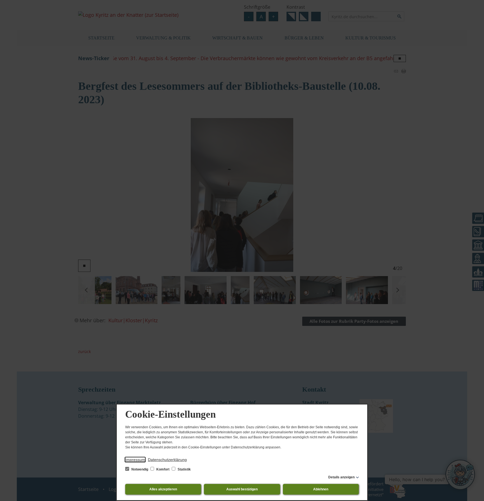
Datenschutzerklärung (167, 459)
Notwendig (140, 469)
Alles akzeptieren (163, 489)
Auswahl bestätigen (242, 489)
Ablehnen (320, 489)
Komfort (162, 469)
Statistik (184, 469)
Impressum (135, 459)
